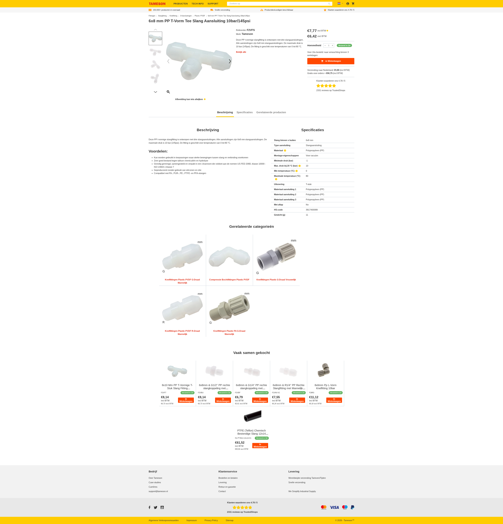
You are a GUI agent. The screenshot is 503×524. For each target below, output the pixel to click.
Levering (222, 482)
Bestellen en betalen (228, 478)
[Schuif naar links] (230, 61)
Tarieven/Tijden (318, 478)
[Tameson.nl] (157, 3)
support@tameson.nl (158, 491)
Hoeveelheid (314, 45)
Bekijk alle (241, 52)
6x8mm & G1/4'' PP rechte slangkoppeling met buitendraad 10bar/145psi (251, 388)
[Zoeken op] (329, 4)
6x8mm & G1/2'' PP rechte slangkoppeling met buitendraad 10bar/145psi (214, 388)
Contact (222, 491)
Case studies (155, 482)
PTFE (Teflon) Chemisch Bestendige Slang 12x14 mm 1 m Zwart (251, 433)
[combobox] (279, 4)
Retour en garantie (227, 487)
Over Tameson (155, 478)
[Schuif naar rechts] (168, 61)
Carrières (153, 487)
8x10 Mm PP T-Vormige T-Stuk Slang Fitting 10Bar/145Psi (177, 388)
